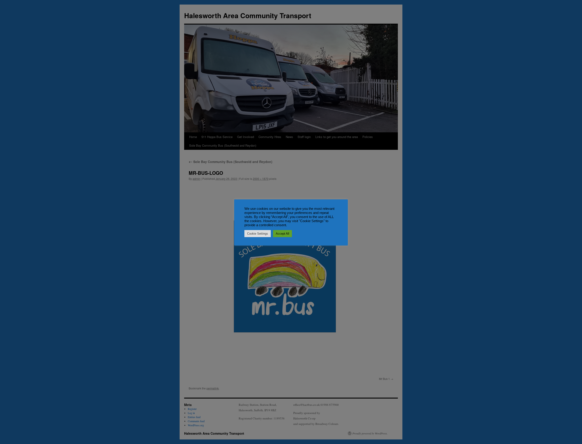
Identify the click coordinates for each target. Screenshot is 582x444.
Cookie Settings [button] (257, 233)
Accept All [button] (282, 233)
